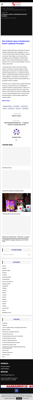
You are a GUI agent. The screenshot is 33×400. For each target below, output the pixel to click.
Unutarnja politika (6, 277)
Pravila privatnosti (5, 366)
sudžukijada (11, 108)
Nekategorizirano (6, 312)
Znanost (4, 295)
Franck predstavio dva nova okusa (11, 214)
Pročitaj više (26, 398)
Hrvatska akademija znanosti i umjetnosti (12, 336)
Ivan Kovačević (24, 106)
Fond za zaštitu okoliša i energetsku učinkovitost (14, 327)
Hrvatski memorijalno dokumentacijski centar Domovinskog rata (13, 347)
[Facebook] (16, 390)
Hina (3, 356)
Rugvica (5, 108)
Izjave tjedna (5, 308)
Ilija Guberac (16, 106)
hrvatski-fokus (6, 18)
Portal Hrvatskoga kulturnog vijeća (11, 342)
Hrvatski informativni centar (9, 344)
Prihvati (19, 398)
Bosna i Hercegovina (7, 281)
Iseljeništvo (5, 286)
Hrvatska (4, 275)
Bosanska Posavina (7, 106)
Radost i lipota (16, 116)
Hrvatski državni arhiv (7, 334)
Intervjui (4, 306)
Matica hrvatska (6, 329)
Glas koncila (5, 350)
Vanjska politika (6, 283)
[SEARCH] (29, 254)
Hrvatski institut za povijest (9, 338)
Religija (4, 299)
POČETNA (4, 323)
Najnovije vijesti (5, 12)
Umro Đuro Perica (7, 168)
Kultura (4, 292)
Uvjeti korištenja (5, 368)
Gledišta (4, 288)
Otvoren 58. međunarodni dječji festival (12, 191)
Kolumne (4, 301)
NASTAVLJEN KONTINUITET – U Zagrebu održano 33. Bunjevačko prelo (16, 124)
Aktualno (4, 268)
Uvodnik (4, 272)
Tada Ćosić (18, 108)
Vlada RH (4, 325)
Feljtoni (4, 303)
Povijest (4, 290)
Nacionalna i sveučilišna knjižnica (10, 331)
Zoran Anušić (25, 108)
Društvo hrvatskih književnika (9, 340)
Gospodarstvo (6, 279)
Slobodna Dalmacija (7, 352)
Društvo (4, 297)
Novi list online (6, 354)
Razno (4, 310)
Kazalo (4, 266)
